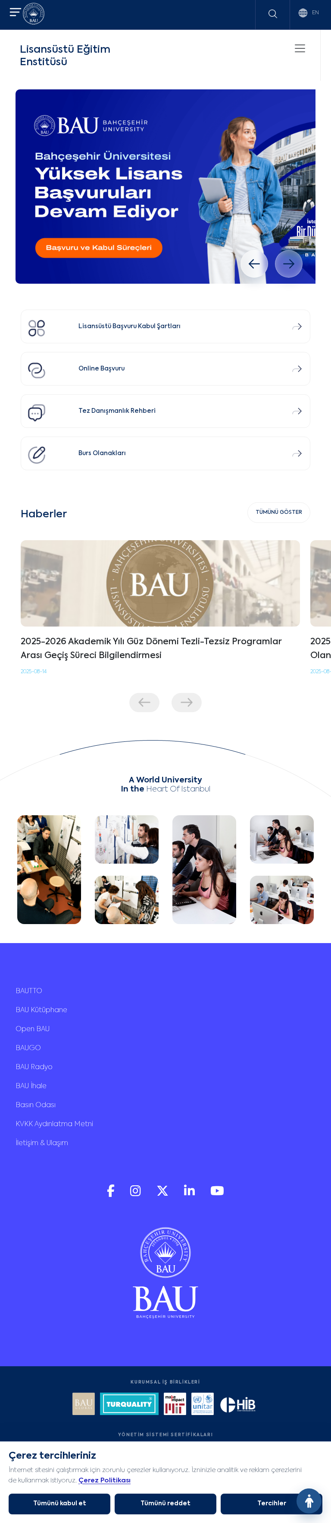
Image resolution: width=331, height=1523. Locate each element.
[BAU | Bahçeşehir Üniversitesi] (33, 15)
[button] (15, 13)
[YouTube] (217, 1194)
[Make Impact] (175, 1405)
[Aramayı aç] (273, 14)
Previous (144, 702)
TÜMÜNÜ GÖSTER (279, 512)
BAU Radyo (34, 1067)
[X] (163, 1194)
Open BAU (33, 1029)
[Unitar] (202, 1405)
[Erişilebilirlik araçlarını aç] (309, 1501)
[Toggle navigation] (300, 48)
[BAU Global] (83, 1405)
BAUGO (28, 1048)
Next (187, 702)
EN (315, 13)
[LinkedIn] (190, 1194)
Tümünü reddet (165, 1504)
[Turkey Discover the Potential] (129, 1405)
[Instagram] (136, 1194)
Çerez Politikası (104, 1480)
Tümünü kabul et (59, 1504)
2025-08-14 (34, 671)
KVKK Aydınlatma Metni (54, 1124)
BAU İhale (31, 1086)
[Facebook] (111, 1194)
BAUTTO (29, 991)
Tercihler (271, 1504)
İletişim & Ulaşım (42, 1143)
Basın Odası (36, 1105)
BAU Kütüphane (41, 1010)
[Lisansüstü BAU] (165, 186)
